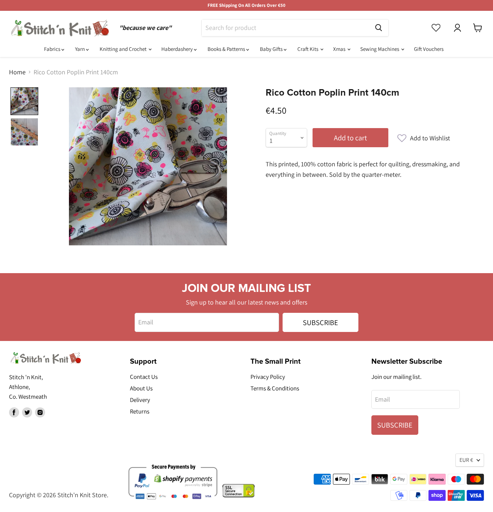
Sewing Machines (380, 48)
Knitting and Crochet (124, 48)
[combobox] (285, 27)
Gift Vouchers (429, 48)
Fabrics (52, 48)
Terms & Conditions (274, 388)
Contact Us (144, 377)
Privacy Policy (267, 377)
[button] (423, 138)
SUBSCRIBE (320, 322)
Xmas (339, 48)
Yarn (80, 48)
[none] (24, 101)
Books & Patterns (227, 48)
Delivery (140, 400)
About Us (141, 388)
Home (17, 72)
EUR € (466, 460)
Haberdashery (177, 48)
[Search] (378, 27)
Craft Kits (308, 48)
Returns (139, 411)
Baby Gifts (272, 48)
